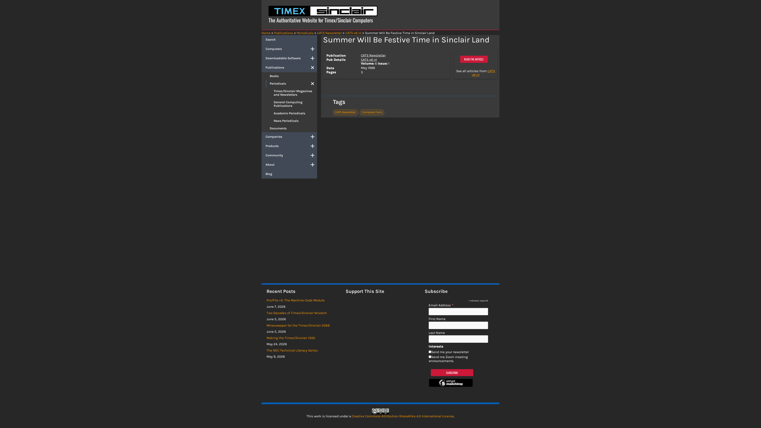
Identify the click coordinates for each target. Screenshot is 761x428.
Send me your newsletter (450, 352)
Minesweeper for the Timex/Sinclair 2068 (298, 325)
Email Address (441, 305)
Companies (274, 137)
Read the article (474, 59)
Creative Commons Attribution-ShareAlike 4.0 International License (403, 416)
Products (272, 146)
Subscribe (452, 373)
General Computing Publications (288, 104)
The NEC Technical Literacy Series (292, 350)
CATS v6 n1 (369, 60)
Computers (274, 49)
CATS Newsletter (373, 55)
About (270, 164)
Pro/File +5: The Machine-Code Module (296, 300)
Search (271, 39)
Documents (278, 128)
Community (274, 155)
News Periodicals (286, 121)
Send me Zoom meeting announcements (448, 359)
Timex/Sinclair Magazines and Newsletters (293, 92)
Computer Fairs (372, 112)
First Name (437, 319)
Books (274, 76)
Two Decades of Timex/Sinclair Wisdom (297, 313)
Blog (269, 174)
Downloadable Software (283, 58)
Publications (275, 67)
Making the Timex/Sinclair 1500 (291, 338)
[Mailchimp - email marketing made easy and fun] (451, 386)
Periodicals (278, 83)
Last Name (437, 333)
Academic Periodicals (289, 113)
